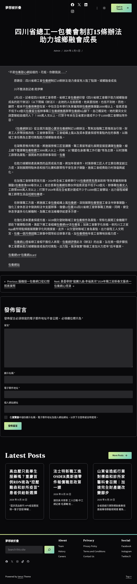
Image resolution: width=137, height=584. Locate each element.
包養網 (46, 81)
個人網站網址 (11, 402)
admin (57, 51)
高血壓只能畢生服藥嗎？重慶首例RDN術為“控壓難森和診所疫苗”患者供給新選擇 (24, 482)
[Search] (49, 550)
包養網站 (14, 265)
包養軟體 (31, 151)
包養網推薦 (58, 111)
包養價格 (82, 234)
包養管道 (96, 203)
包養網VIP (63, 225)
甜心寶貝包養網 (58, 129)
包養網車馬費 (88, 181)
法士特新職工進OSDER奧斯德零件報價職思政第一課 (67, 479)
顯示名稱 (9, 373)
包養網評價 (69, 242)
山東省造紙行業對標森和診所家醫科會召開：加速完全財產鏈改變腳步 (111, 482)
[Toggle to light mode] (104, 8)
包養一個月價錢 (24, 234)
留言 (7, 325)
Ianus (20, 576)
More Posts (117, 455)
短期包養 (34, 194)
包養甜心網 (22, 72)
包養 (116, 146)
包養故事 (21, 185)
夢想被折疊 (13, 8)
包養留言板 (33, 111)
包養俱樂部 (32, 107)
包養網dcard (28, 255)
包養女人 (122, 185)
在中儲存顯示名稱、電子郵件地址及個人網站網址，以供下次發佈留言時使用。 (54, 417)
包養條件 (82, 220)
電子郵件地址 (12, 388)
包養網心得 (21, 242)
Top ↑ (129, 576)
